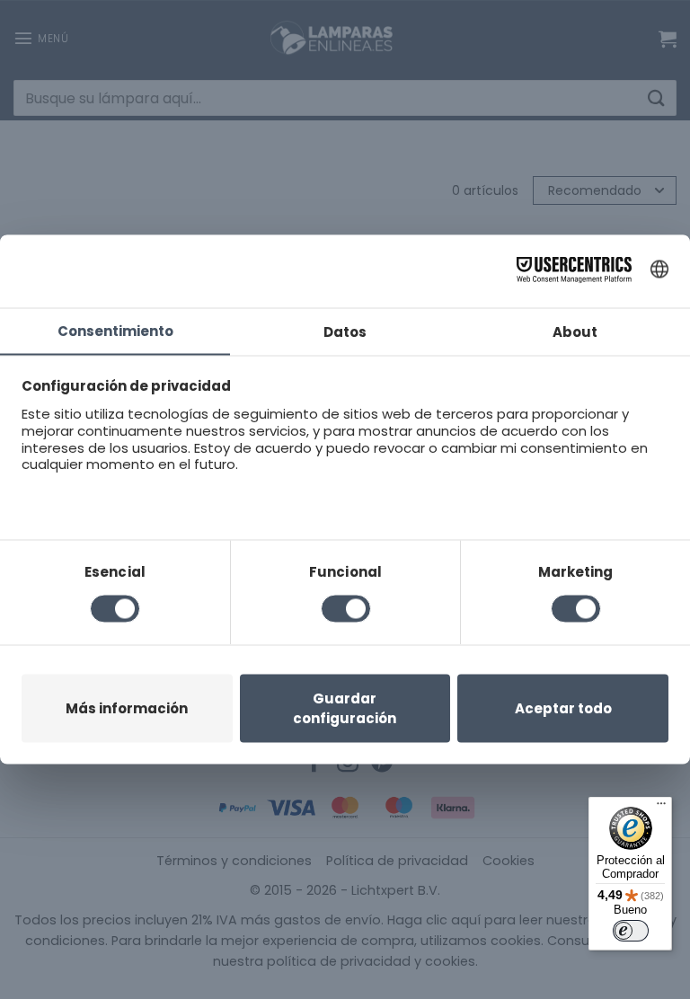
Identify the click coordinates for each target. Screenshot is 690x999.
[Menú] (661, 807)
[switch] (631, 931)
